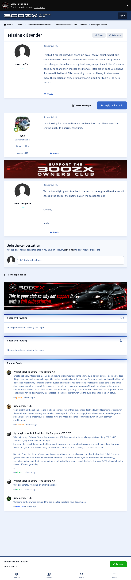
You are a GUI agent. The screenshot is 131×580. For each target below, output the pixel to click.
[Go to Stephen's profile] (9, 406)
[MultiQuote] (45, 153)
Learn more (6, 5)
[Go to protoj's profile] (9, 372)
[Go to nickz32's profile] (9, 434)
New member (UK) (22, 406)
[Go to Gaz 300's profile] (9, 498)
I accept (120, 564)
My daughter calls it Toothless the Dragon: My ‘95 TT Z (42, 433)
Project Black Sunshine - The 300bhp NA (34, 372)
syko (22, 135)
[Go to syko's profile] (22, 123)
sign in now (69, 249)
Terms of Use (10, 566)
